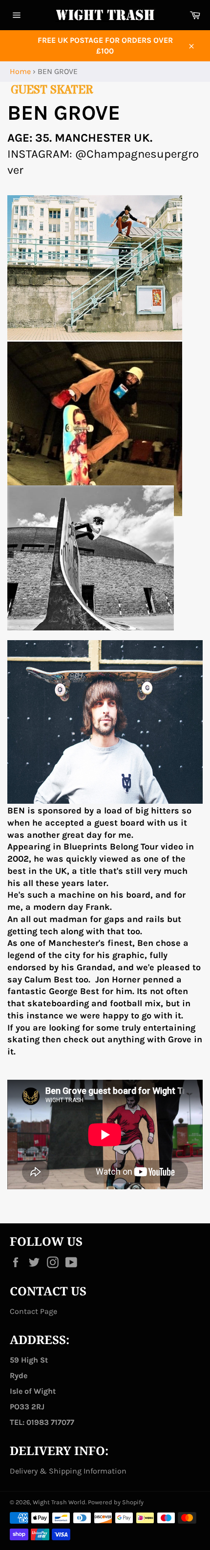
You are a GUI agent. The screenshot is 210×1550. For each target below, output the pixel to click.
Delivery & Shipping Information (68, 1471)
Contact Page (33, 1311)
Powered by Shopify (116, 1502)
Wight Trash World (59, 1502)
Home (20, 71)
